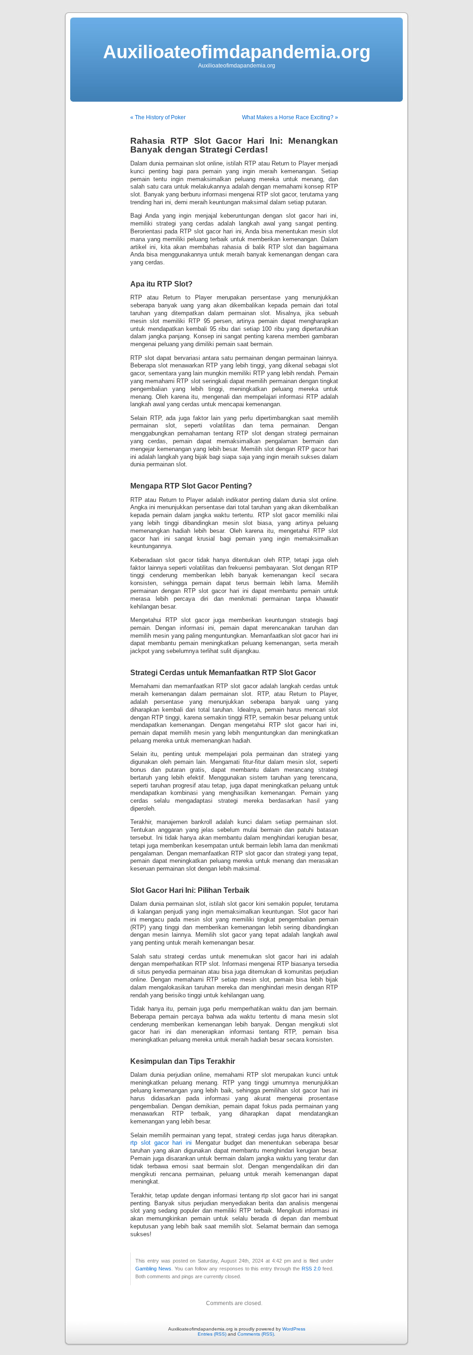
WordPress (293, 1328)
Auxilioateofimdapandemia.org (236, 52)
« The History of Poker (158, 117)
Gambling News (153, 1268)
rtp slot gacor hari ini (161, 1143)
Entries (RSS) (212, 1334)
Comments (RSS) (255, 1334)
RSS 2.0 (311, 1268)
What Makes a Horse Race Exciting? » (290, 117)
